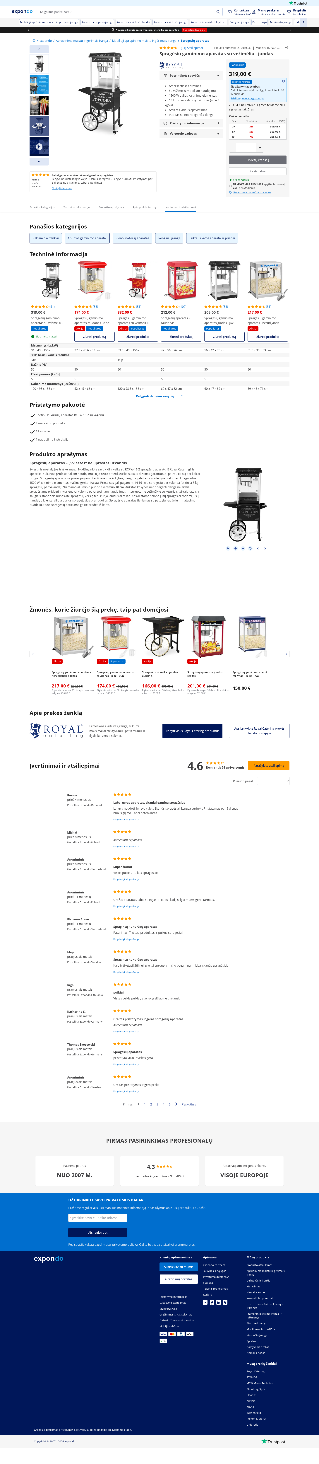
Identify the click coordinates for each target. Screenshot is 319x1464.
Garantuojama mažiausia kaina (252, 192)
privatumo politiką (125, 1245)
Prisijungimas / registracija (247, 98)
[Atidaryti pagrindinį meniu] (13, 22)
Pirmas (128, 1104)
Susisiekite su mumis (178, 1267)
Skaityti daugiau (62, 188)
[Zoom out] (243, 548)
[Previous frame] (257, 548)
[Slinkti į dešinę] (290, 29)
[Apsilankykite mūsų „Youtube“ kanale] (205, 1303)
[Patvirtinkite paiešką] (218, 12)
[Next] (39, 161)
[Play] (228, 548)
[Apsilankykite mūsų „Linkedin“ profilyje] (218, 1303)
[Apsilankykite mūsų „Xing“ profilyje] (225, 1303)
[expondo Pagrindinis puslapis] (33, 41)
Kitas (177, 1105)
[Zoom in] (235, 548)
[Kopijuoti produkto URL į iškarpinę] (286, 48)
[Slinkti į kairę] (28, 29)
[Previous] (39, 49)
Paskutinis (189, 1104)
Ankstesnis (139, 1105)
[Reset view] (250, 548)
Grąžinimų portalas (178, 1279)
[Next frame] (265, 548)
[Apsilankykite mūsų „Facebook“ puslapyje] (212, 1303)
